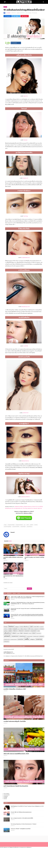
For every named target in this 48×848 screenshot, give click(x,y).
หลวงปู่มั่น (5, 797)
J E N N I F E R (26, 412)
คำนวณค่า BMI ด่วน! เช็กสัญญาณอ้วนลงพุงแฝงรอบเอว (21, 812)
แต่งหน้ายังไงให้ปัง (16, 526)
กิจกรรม (14, 593)
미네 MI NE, (40, 506)
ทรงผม (10, 629)
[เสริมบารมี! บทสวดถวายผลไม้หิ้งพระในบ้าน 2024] (24, 740)
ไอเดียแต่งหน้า (6, 641)
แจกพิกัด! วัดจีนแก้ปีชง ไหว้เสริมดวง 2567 (15, 689)
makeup (16, 626)
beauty (5, 626)
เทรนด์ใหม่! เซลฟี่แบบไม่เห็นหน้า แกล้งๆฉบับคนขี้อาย (13, 558)
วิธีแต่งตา (15, 631)
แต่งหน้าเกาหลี (35, 636)
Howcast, (35, 508)
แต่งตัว (30, 633)
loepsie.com (25, 178)
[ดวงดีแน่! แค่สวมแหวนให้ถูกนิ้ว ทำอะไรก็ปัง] (24, 707)
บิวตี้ (29, 629)
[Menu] (5, 2)
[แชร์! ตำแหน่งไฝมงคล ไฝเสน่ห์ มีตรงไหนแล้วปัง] (24, 772)
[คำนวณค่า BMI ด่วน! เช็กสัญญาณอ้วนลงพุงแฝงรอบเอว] (7, 813)
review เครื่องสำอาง (24, 626)
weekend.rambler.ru (25, 496)
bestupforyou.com (25, 306)
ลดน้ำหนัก (5, 631)
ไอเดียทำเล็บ (39, 639)
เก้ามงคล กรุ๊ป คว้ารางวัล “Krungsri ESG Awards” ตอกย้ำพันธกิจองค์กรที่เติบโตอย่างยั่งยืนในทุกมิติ (27, 609)
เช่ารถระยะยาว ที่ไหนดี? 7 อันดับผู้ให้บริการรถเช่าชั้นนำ (21, 828)
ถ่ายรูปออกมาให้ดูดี (11, 524)
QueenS (8, 12)
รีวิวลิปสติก (42, 629)
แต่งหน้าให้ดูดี (23, 526)
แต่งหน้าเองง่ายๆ (7, 639)
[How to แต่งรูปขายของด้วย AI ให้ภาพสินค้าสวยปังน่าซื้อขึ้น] (7, 819)
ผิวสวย (32, 629)
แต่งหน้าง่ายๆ (15, 636)
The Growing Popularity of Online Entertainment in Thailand (23, 824)
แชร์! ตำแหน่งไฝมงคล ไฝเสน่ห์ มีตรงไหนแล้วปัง (16, 786)
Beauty (5, 6)
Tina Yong (25, 216)
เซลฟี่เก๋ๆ (31, 524)
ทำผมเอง (25, 629)
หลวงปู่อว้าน (6, 796)
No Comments (29, 12)
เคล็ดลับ (14, 633)
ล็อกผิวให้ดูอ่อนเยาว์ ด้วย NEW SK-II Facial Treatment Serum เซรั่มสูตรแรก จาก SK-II (27, 806)
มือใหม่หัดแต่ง (37, 629)
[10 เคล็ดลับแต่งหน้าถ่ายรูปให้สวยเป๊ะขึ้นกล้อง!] (24, 29)
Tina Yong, (25, 508)
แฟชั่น (27, 639)
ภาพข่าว (18, 593)
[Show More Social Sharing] (30, 16)
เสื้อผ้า (21, 633)
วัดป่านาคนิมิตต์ (6, 793)
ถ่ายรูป (5, 524)
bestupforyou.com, (9, 508)
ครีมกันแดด (5, 629)
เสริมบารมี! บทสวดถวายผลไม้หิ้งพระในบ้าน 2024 (16, 754)
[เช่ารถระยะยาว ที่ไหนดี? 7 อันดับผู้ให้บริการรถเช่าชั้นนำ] (7, 830)
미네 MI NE (25, 346)
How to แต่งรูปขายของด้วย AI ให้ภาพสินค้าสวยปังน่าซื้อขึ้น (22, 818)
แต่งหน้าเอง (42, 636)
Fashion (11, 626)
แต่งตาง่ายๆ (39, 633)
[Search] (43, 2)
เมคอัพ (18, 633)
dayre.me (25, 96)
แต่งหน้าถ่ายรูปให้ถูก (7, 526)
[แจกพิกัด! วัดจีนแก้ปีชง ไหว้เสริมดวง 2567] (24, 675)
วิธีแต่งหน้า (21, 631)
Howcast (25, 140)
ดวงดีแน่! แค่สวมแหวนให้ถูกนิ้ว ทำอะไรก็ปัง (15, 721)
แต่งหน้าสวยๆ (23, 636)
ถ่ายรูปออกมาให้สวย (19, 524)
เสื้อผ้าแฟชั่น (26, 633)
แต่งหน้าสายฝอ (29, 636)
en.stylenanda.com (25, 257)
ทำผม (22, 629)
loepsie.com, (30, 508)
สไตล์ (38, 631)
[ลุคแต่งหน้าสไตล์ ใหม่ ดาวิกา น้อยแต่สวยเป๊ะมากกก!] (13, 568)
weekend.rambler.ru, (19, 506)
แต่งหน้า (35, 524)
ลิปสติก (10, 631)
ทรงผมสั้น (15, 629)
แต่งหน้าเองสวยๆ (14, 639)
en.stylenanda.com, (18, 508)
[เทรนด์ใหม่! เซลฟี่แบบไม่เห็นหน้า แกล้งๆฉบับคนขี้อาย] (13, 550)
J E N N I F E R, (35, 506)
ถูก (24, 524)
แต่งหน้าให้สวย (29, 526)
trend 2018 (36, 626)
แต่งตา (34, 633)
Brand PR (9, 593)
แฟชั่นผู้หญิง (32, 639)
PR (5, 593)
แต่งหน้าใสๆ (20, 639)
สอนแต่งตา (27, 631)
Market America (25, 460)
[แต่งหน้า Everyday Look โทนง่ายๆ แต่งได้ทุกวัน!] (34, 550)
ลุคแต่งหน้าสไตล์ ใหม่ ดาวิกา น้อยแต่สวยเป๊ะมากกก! (13, 576)
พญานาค (5, 798)
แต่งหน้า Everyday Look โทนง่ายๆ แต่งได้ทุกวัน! (34, 558)
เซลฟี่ (28, 524)
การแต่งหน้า (41, 626)
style (31, 626)
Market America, (28, 506)
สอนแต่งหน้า (33, 631)
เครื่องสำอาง (7, 633)
